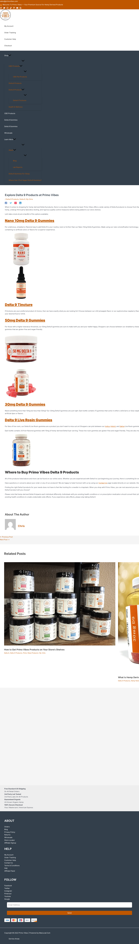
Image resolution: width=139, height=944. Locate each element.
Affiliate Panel (9, 871)
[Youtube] (17, 8)
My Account (8, 855)
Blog (6, 829)
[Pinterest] (14, 8)
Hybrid (113, 426)
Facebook (8, 886)
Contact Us (8, 863)
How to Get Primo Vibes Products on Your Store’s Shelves (34, 649)
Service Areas (14, 939)
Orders (7, 827)
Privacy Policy (9, 832)
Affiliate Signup (10, 843)
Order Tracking (10, 857)
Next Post (4, 540)
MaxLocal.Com (44, 933)
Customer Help (10, 860)
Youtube (7, 896)
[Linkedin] (20, 203)
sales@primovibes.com (9, 1)
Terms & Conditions (12, 865)
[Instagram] (7, 8)
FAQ (5, 868)
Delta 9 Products (12, 199)
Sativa (122, 426)
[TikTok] (11, 8)
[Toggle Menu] (23, 61)
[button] (9, 55)
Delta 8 (6, 653)
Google (7, 899)
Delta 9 (22, 199)
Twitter (7, 888)
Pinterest (7, 894)
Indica (107, 426)
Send (69, 913)
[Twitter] (4, 8)
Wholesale (8, 837)
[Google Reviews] (21, 8)
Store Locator (9, 840)
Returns (7, 835)
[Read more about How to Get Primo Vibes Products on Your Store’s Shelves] (59, 645)
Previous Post (6, 537)
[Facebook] (1, 8)
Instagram (8, 891)
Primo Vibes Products (30, 653)
